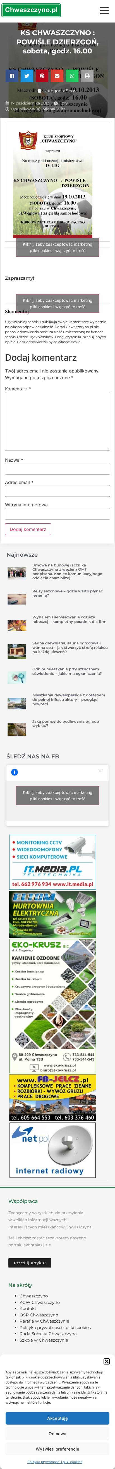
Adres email (19, 482)
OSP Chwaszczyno (39, 1315)
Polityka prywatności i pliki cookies (54, 1462)
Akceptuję (57, 1418)
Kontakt (28, 1308)
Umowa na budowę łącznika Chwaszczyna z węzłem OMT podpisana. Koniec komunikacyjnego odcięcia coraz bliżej (67, 571)
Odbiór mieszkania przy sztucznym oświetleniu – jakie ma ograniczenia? (67, 671)
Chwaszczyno (34, 1296)
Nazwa (14, 460)
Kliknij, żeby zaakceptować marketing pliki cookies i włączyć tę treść (57, 247)
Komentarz (18, 388)
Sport (71, 90)
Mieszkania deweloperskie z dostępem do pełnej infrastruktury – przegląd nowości (68, 699)
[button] (106, 1361)
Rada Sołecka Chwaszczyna (48, 1333)
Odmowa (57, 1433)
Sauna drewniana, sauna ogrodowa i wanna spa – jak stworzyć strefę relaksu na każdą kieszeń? (70, 647)
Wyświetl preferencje (57, 1449)
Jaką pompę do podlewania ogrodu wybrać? (65, 723)
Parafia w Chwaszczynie (44, 1321)
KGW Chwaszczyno (40, 1302)
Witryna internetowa (26, 504)
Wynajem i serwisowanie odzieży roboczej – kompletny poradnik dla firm (69, 619)
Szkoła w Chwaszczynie (44, 1340)
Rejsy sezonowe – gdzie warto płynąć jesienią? (67, 593)
